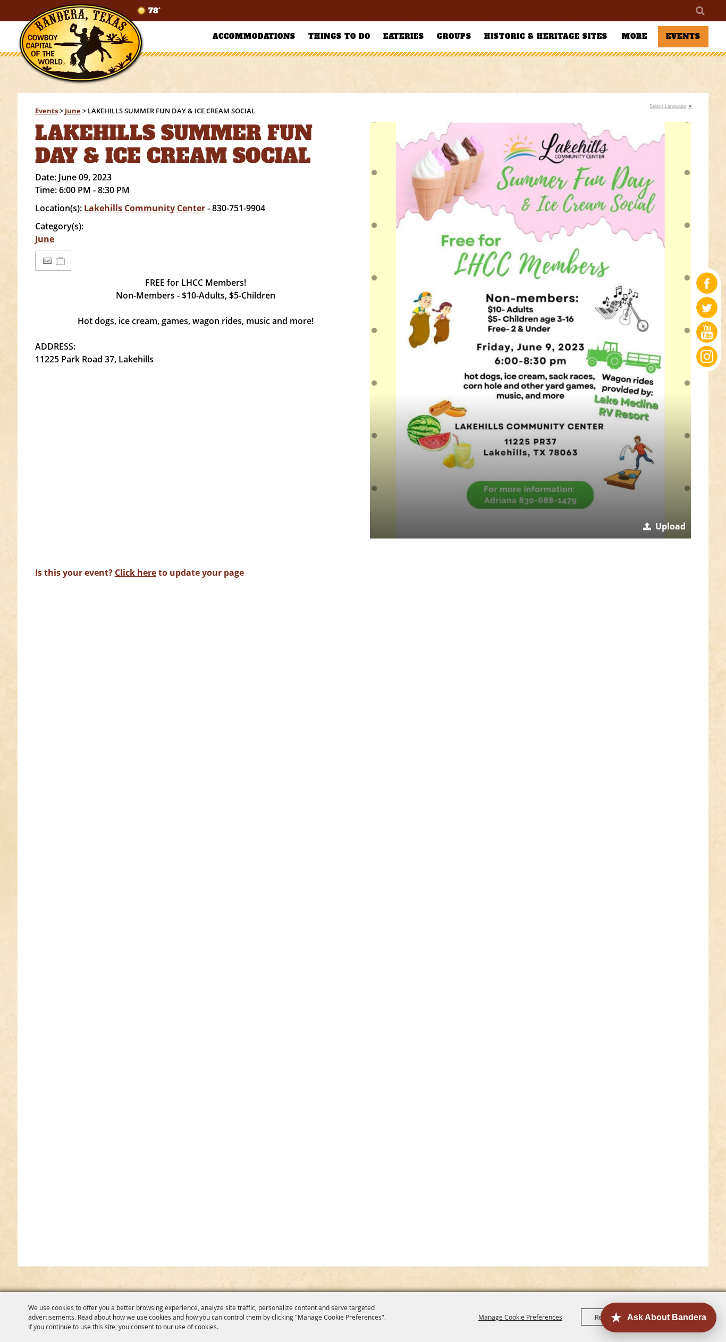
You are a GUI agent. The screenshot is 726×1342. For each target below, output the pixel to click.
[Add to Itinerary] (60, 261)
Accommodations (254, 36)
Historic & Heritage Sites (545, 36)
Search (699, 10)
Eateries (403, 36)
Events (683, 36)
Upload (670, 526)
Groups (454, 36)
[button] (530, 330)
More (634, 36)
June (73, 110)
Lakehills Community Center (144, 208)
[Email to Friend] (47, 261)
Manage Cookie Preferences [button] (520, 1317)
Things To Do (339, 36)
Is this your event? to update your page (139, 572)
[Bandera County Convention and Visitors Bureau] (81, 44)
